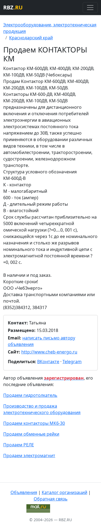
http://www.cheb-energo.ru (49, 352)
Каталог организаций (64, 492)
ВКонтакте (48, 362)
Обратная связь (51, 499)
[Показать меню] (90, 7)
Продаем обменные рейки (31, 434)
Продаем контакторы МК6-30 (34, 423)
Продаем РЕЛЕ (18, 445)
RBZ (13, 7)
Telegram (72, 362)
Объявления (24, 492)
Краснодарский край (31, 38)
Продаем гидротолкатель (30, 395)
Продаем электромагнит (29, 455)
